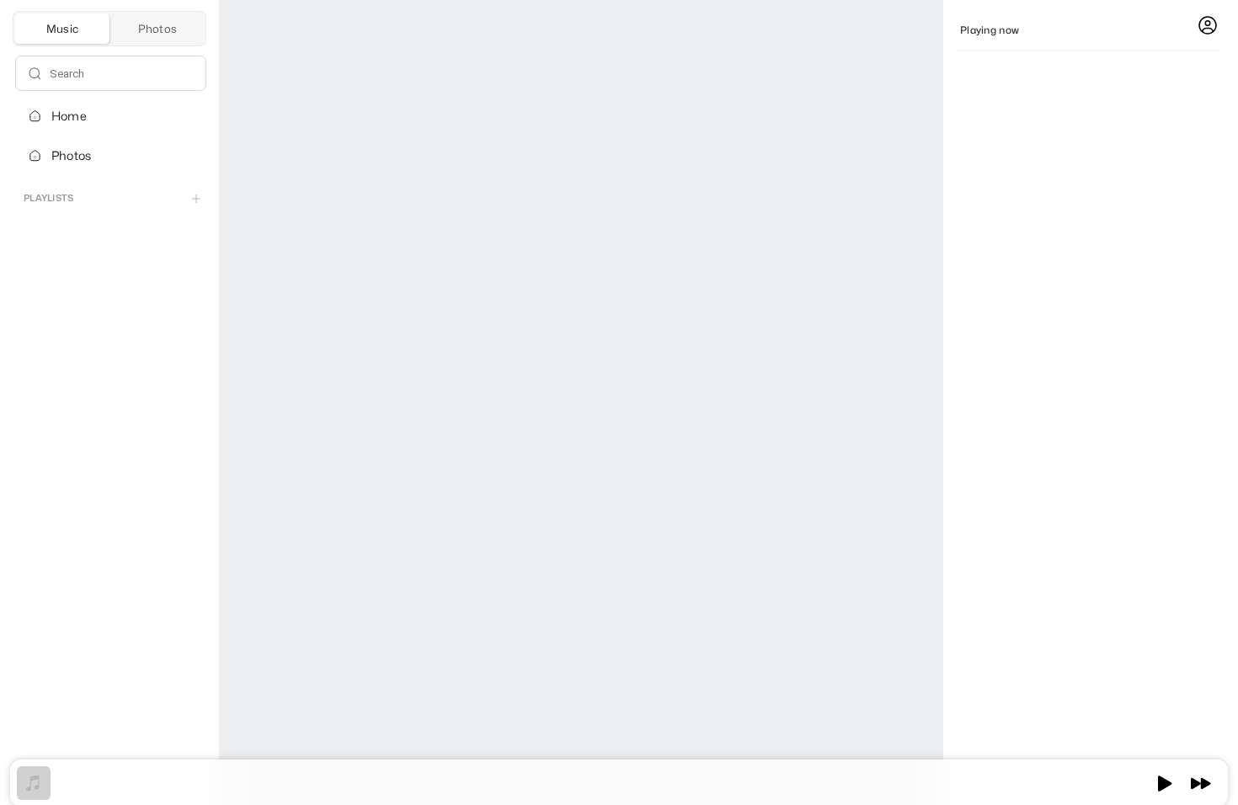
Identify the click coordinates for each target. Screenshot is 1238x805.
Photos (71, 155)
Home (69, 116)
